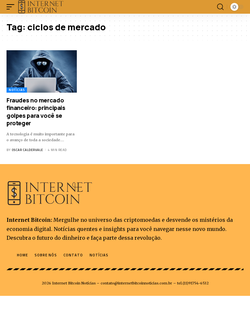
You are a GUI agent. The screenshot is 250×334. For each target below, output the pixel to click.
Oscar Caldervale (27, 149)
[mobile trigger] (12, 7)
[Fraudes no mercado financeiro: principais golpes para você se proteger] (42, 71)
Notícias (17, 89)
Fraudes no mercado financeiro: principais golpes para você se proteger (36, 111)
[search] (220, 6)
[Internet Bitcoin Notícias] (41, 7)
